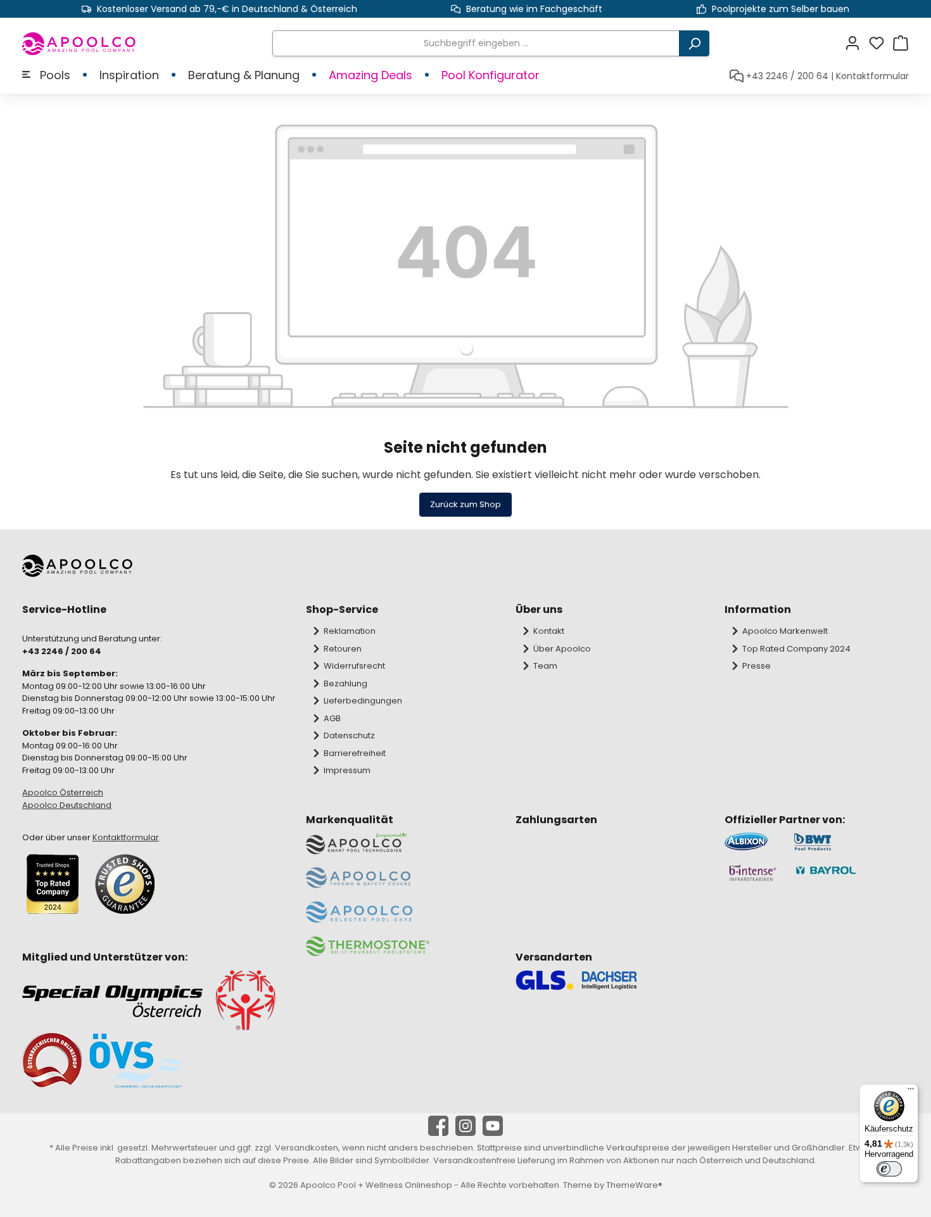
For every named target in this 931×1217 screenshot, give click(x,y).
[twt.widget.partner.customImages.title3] (753, 873)
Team (545, 666)
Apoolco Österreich (62, 792)
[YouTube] (492, 1125)
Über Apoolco (562, 649)
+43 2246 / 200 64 (787, 76)
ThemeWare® (634, 1185)
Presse (756, 666)
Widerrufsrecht (354, 666)
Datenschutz (349, 735)
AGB (332, 718)
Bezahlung (345, 684)
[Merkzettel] (880, 43)
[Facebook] (438, 1125)
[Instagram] (465, 1125)
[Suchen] (694, 43)
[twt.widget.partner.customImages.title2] (851, 842)
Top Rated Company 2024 (796, 649)
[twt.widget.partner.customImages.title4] (851, 873)
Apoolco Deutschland (66, 805)
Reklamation (350, 631)
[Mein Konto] (856, 43)
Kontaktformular (872, 76)
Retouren (343, 649)
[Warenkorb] (900, 43)
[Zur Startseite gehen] (79, 43)
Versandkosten (306, 1148)
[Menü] (910, 1091)
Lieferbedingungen (363, 701)
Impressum (347, 770)
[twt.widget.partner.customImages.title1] (753, 842)
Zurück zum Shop (465, 504)
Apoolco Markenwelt (785, 631)
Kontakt (548, 631)
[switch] (889, 1168)
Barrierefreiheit (355, 753)
